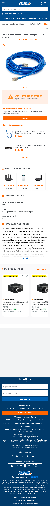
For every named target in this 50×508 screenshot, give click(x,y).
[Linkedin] (33, 456)
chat (17, 423)
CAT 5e (40, 24)
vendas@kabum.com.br (38, 423)
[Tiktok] (38, 456)
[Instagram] (17, 456)
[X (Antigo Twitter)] (22, 456)
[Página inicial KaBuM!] (25, 3)
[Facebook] (12, 456)
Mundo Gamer (9, 18)
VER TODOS (41, 270)
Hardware (32, 18)
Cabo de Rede (31, 24)
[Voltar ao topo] (25, 473)
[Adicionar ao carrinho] (27, 276)
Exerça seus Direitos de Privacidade (25, 504)
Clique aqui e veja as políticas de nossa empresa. (25, 493)
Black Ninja (21, 18)
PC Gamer (43, 18)
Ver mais (25, 158)
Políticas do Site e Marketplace (25, 497)
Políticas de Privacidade (25, 500)
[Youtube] (27, 456)
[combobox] (25, 9)
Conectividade (19, 24)
